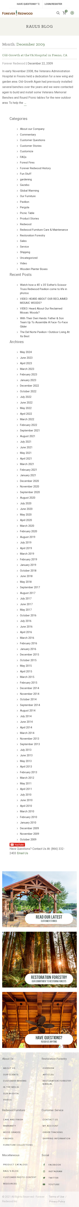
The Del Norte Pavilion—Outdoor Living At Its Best (45, 334)
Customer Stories (31, 145)
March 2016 (27, 637)
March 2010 (27, 811)
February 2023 (28, 374)
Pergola (24, 207)
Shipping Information (56, 1138)
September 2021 (30, 430)
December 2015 (29, 654)
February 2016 (28, 643)
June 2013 (26, 755)
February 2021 (28, 469)
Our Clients (10, 1074)
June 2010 (26, 800)
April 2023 (26, 363)
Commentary (28, 134)
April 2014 (26, 727)
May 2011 (26, 783)
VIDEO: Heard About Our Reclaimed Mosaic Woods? (41, 310)
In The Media (11, 1087)
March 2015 (27, 677)
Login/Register (53, 4)
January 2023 (28, 380)
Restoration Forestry (32, 235)
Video (23, 263)
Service (24, 246)
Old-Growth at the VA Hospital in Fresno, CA (34, 55)
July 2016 (25, 621)
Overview (48, 1068)
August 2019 (27, 537)
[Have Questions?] (39, 1020)
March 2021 (27, 464)
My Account (50, 1126)
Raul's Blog (11, 1171)
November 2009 (29, 833)
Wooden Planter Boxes (34, 269)
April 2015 (26, 671)
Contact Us (50, 1119)
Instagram (55, 1171)
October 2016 (28, 615)
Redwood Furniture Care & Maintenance (44, 229)
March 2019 (27, 553)
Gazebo (24, 185)
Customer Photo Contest (20, 1177)
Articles (48, 1074)
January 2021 (28, 475)
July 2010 (25, 794)
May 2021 (26, 453)
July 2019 (25, 542)
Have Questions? (27, 4)
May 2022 (26, 408)
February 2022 (28, 425)
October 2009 (28, 839)
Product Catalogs (15, 1164)
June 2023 (26, 357)
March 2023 (27, 369)
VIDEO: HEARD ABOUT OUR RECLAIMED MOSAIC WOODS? (44, 301)
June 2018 (26, 576)
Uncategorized (28, 258)
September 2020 (30, 492)
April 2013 (26, 766)
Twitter (53, 1178)
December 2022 (29, 385)
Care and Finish (13, 1119)
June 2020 (26, 509)
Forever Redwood (13, 63)
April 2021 (26, 458)
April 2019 (26, 548)
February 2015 (28, 682)
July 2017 (25, 598)
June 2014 (26, 721)
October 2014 (28, 699)
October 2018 (28, 570)
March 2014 (27, 733)
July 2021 (25, 441)
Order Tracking (53, 1132)
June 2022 (26, 402)
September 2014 (30, 705)
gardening (26, 179)
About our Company (32, 129)
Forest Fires (27, 162)
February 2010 (28, 817)
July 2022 (25, 397)
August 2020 (27, 497)
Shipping (25, 252)
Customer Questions (32, 140)
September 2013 (30, 744)
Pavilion (24, 201)
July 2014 (25, 716)
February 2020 (28, 531)
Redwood (25, 224)
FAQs (23, 157)
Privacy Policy (57, 1201)
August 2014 (27, 710)
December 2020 (29, 481)
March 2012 (27, 777)
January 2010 (28, 822)
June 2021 (26, 447)
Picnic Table (27, 213)
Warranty (9, 1126)
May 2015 (26, 665)
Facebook (54, 1164)
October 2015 (28, 660)
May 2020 (26, 514)
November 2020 (29, 486)
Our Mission (11, 1093)
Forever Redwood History (35, 168)
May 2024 (26, 352)
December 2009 (29, 828)
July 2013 (25, 750)
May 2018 (26, 581)
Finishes (8, 1138)
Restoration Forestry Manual (57, 1082)
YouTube (54, 1184)
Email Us (22, 853)
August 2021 (27, 436)
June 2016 (26, 626)
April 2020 (26, 520)
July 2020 (25, 503)
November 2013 (29, 738)
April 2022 (26, 413)
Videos (7, 1099)
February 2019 (28, 559)
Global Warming (29, 190)
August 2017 (27, 593)
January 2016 (28, 649)
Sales (23, 241)
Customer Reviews (14, 1081)
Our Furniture (28, 196)
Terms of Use (56, 1196)
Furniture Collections (18, 1145)
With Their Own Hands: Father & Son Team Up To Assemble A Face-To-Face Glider (44, 322)
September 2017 (30, 587)
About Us (9, 1068)
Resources (10, 1183)
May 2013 (26, 761)
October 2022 (28, 391)
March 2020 (27, 525)
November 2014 (29, 694)
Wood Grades (11, 1132)
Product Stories (29, 218)
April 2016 (26, 632)
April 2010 (26, 806)
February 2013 (28, 772)
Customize (26, 151)
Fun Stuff (25, 173)
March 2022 (27, 419)
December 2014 (29, 688)
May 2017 (26, 609)
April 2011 (26, 789)
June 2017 (26, 604)
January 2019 (28, 565)
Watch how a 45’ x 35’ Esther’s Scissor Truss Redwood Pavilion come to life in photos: (43, 289)
